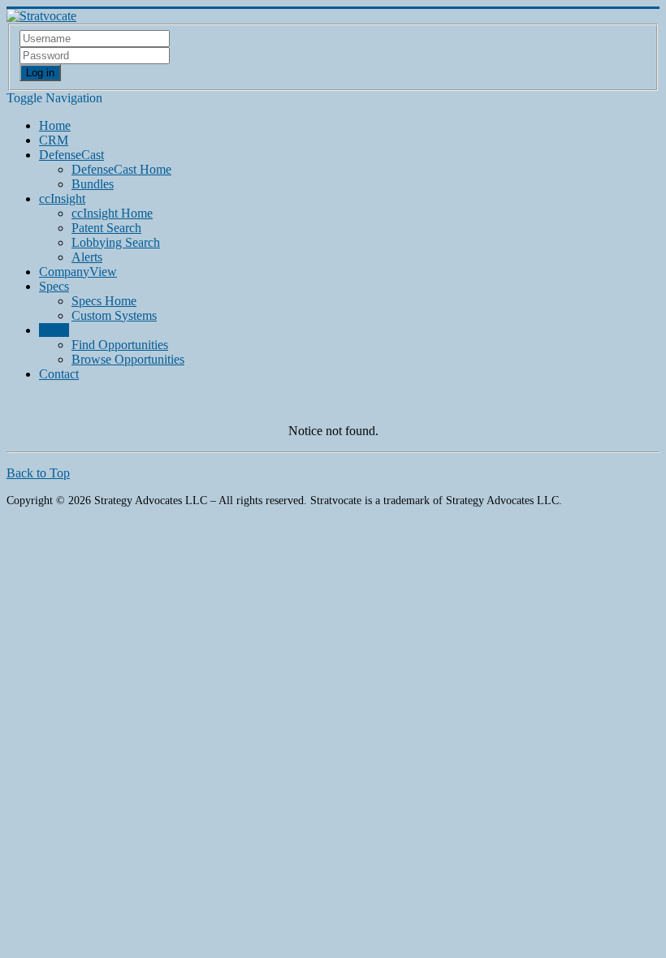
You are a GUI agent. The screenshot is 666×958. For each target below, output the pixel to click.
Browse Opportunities (127, 359)
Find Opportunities (119, 345)
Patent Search (106, 228)
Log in (40, 73)
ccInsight (62, 198)
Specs (54, 286)
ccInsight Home (112, 213)
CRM (53, 140)
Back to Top (38, 473)
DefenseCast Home (121, 169)
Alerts (86, 257)
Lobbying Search (115, 242)
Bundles (92, 184)
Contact (59, 374)
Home (55, 125)
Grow (54, 330)
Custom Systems (114, 315)
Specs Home (103, 301)
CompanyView (78, 271)
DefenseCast (71, 155)
